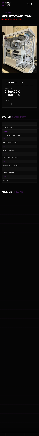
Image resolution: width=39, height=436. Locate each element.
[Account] (27, 4)
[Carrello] (31, 4)
